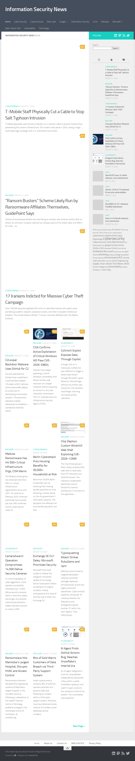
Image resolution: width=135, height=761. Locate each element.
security (108, 261)
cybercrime (110, 235)
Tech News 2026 (120, 263)
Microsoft (117, 21)
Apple (109, 230)
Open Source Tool (13, 28)
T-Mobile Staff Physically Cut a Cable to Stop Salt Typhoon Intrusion (117, 73)
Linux (95, 21)
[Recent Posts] (99, 60)
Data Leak (51, 21)
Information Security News (36, 9)
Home (7, 21)
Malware (105, 21)
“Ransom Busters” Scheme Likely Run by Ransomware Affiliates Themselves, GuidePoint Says (41, 207)
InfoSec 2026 (98, 248)
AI (94, 229)
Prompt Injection (98, 258)
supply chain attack (102, 263)
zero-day (106, 270)
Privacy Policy (95, 743)
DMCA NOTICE (77, 743)
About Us (48, 743)
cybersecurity (114, 238)
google (108, 245)
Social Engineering (120, 260)
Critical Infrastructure (105, 233)
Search (95, 45)
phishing (103, 254)
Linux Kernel (121, 248)
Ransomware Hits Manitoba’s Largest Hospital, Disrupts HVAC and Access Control (17, 666)
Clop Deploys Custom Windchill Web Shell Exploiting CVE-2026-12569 (71, 450)
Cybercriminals (36, 21)
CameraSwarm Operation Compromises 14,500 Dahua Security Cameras (16, 564)
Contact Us (62, 743)
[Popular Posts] (111, 60)
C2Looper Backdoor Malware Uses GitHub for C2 (17, 364)
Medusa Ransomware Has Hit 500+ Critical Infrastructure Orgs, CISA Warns (16, 462)
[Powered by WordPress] (15, 755)
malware (98, 251)
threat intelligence (100, 267)
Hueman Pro (33, 755)
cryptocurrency (117, 233)
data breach (118, 241)
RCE (121, 257)
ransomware (111, 257)
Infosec (121, 245)
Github (102, 245)
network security (119, 252)
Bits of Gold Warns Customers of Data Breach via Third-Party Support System (44, 666)
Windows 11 (97, 270)
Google (63, 21)
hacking (114, 245)
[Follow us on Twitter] (128, 35)
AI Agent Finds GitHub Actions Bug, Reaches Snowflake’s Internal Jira (70, 657)
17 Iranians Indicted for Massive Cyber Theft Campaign (114, 110)
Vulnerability (29, 28)
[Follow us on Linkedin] (115, 35)
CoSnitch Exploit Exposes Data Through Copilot (71, 355)
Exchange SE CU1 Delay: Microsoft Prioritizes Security (44, 560)
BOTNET (117, 230)
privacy (111, 255)
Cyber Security (20, 21)
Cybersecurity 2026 (102, 242)
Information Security (80, 21)
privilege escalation (121, 255)
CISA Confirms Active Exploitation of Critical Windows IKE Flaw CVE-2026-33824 (45, 356)
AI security (98, 230)
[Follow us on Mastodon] (119, 35)
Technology (44, 28)
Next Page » (79, 726)
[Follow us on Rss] (124, 35)
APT (113, 230)
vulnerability (114, 266)
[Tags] (123, 60)
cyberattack (98, 235)
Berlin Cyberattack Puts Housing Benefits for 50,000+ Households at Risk (45, 465)
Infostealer (107, 248)
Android (104, 230)
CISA (122, 230)
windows (124, 267)
